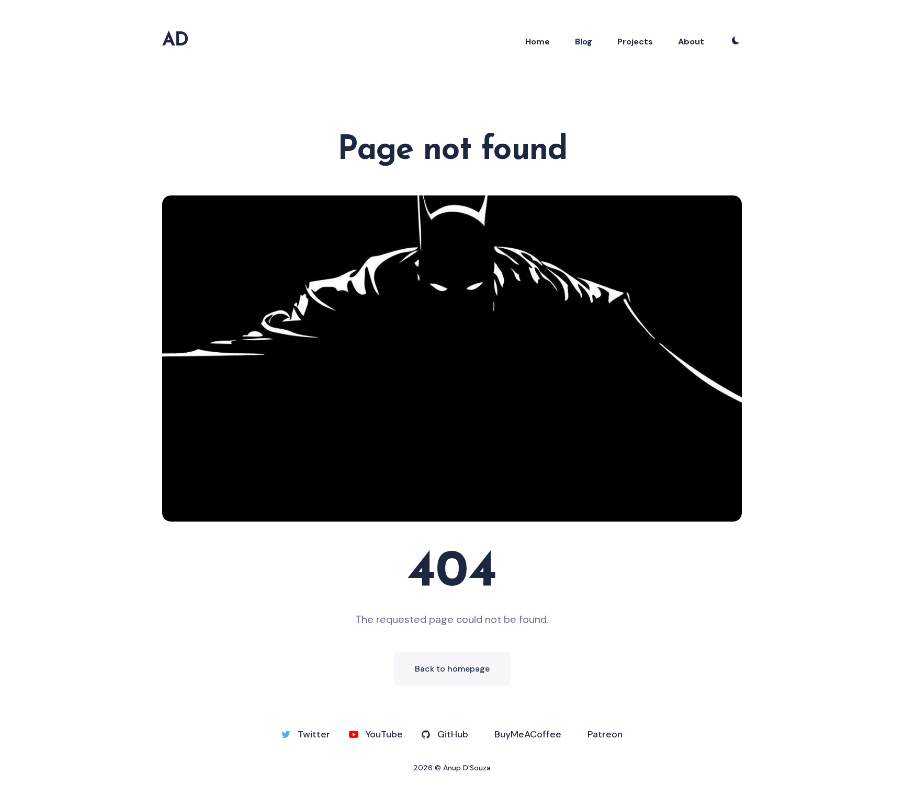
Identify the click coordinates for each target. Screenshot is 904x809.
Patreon (605, 734)
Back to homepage (452, 668)
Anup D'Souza (467, 767)
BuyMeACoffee (527, 734)
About (691, 41)
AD (175, 40)
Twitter (314, 734)
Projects (635, 41)
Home (537, 41)
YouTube (384, 734)
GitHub (452, 734)
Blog (583, 41)
